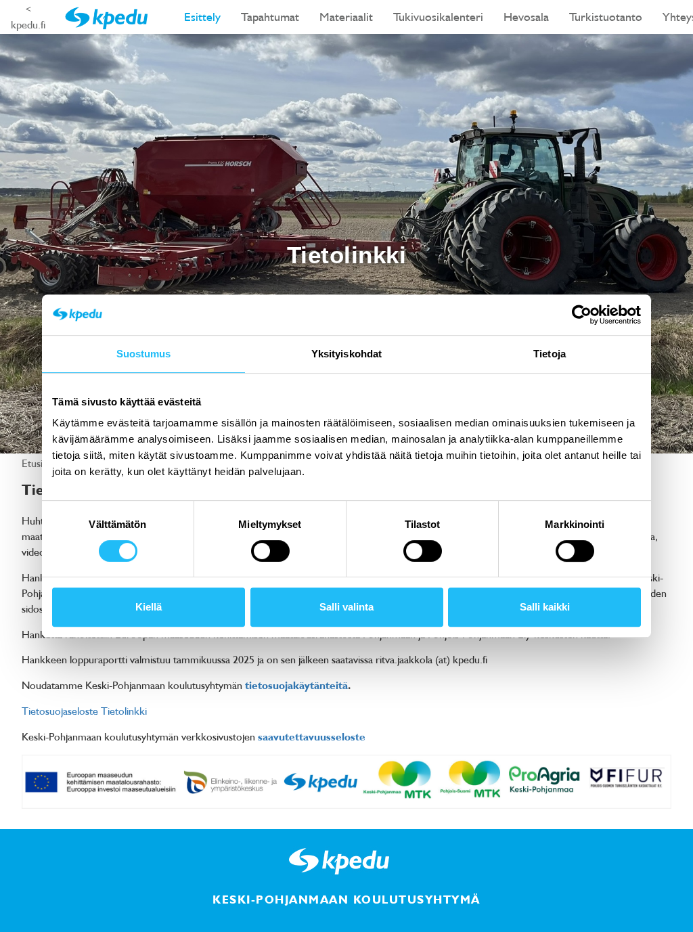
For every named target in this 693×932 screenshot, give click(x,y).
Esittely (202, 16)
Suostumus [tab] (143, 353)
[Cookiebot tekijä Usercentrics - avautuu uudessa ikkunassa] (581, 315)
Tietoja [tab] (549, 353)
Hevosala (526, 16)
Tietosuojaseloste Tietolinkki (84, 710)
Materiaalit (346, 16)
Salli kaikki (545, 607)
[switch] (270, 551)
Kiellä (148, 607)
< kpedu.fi (28, 16)
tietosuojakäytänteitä (296, 685)
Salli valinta (346, 607)
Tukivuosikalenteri (438, 16)
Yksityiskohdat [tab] (346, 353)
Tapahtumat (270, 16)
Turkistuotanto (605, 16)
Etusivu (38, 463)
